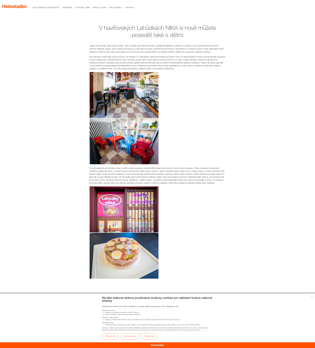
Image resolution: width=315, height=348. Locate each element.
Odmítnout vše (130, 336)
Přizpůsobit (149, 336)
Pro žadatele (115, 7)
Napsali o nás (99, 7)
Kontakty (129, 7)
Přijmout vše (110, 336)
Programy (67, 7)
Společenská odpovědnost (46, 7)
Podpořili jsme (82, 7)
